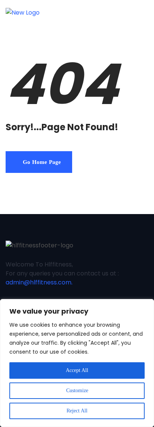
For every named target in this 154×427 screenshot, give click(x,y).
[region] (77, 363)
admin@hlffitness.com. (39, 282)
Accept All (77, 370)
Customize (77, 390)
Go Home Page (41, 162)
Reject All (77, 411)
